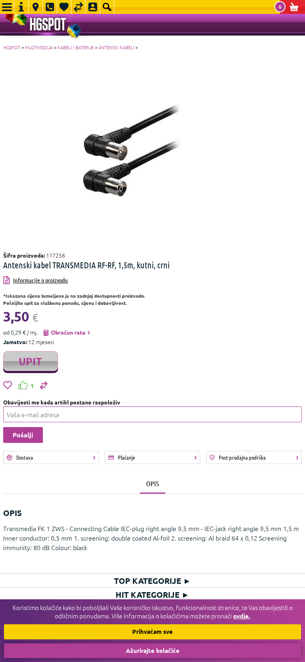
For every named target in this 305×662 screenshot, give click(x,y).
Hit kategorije (152, 594)
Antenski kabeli (116, 47)
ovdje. (241, 616)
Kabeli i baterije (76, 47)
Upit (30, 361)
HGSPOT (11, 47)
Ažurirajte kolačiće (153, 650)
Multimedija (39, 47)
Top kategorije (152, 580)
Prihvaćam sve (152, 631)
